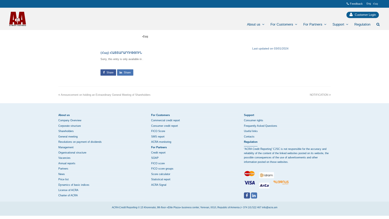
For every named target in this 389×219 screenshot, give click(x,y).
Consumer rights (253, 120)
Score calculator (160, 174)
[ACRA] (17, 18)
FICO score (158, 163)
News (61, 174)
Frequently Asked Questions (260, 125)
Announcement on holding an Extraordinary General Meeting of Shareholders (106, 94)
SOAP (155, 157)
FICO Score (158, 131)
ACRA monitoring (161, 141)
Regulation (251, 141)
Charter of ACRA (68, 195)
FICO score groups (162, 168)
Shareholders (66, 131)
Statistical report (160, 179)
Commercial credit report (165, 120)
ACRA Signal (158, 184)
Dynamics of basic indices (73, 184)
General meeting (68, 136)
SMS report (158, 136)
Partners (63, 168)
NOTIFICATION (319, 94)
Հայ (145, 36)
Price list (63, 179)
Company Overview (69, 120)
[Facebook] (247, 195)
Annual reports (66, 163)
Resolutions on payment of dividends (80, 141)
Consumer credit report (164, 125)
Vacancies (64, 157)
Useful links (251, 131)
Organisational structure (72, 152)
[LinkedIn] (254, 195)
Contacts (249, 136)
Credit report (158, 152)
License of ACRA (68, 190)
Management (66, 147)
